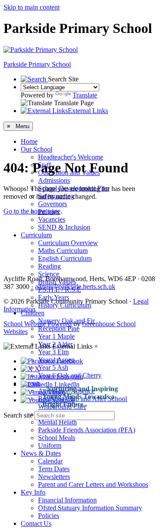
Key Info (33, 492)
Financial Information (67, 500)
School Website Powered (37, 323)
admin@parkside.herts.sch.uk (75, 286)
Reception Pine (58, 328)
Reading (49, 266)
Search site (18, 415)
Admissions (54, 180)
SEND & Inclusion (64, 227)
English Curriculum (65, 258)
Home (29, 141)
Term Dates (54, 469)
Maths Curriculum (63, 250)
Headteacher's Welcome (70, 157)
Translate (85, 95)
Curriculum (36, 235)
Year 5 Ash (53, 367)
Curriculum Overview (68, 242)
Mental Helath (57, 422)
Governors (52, 203)
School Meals (56, 437)
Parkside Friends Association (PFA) (86, 430)
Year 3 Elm (53, 352)
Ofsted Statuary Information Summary (90, 508)
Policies (48, 515)
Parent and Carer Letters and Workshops (93, 484)
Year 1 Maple (56, 336)
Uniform (49, 445)
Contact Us (36, 523)
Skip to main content (31, 7)
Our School (36, 149)
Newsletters (54, 476)
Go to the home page (31, 211)
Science (48, 274)
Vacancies (51, 219)
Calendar (50, 461)
